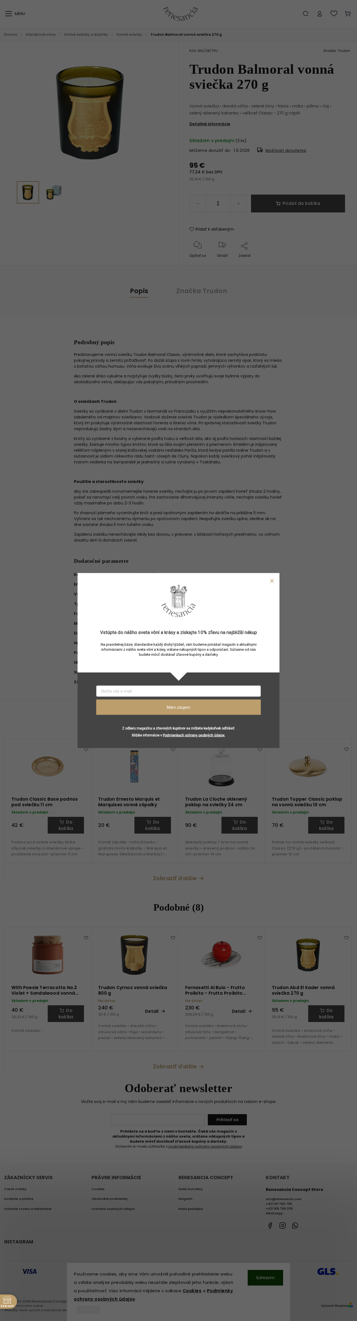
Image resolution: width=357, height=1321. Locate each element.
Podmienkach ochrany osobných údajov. (194, 735)
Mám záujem (178, 707)
